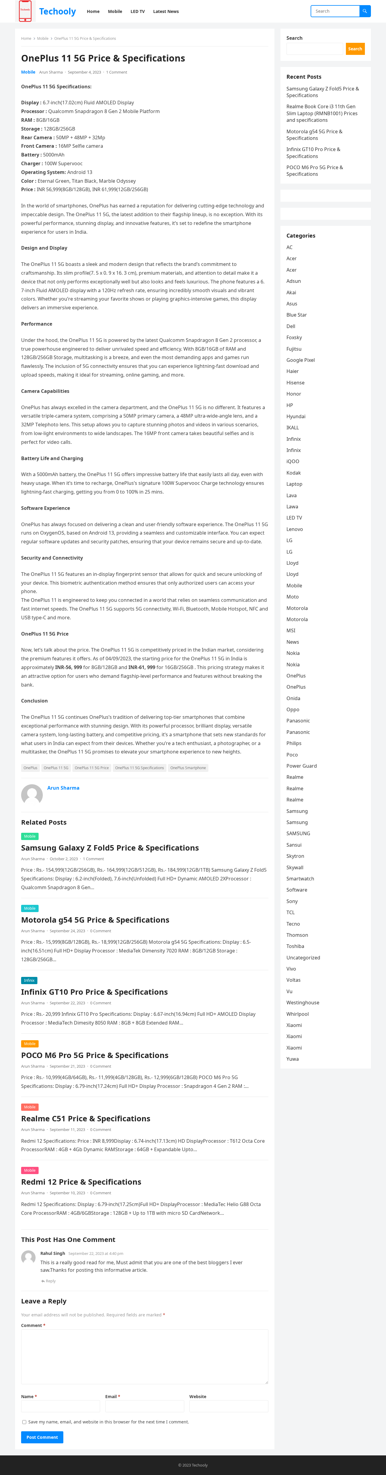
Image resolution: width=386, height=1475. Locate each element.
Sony (292, 901)
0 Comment (100, 930)
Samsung (297, 811)
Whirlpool (297, 1014)
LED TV (294, 517)
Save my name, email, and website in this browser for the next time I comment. (108, 1422)
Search (294, 38)
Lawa (292, 506)
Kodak (293, 472)
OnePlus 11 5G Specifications (139, 767)
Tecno (293, 924)
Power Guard (301, 766)
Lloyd (292, 563)
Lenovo (294, 529)
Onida (293, 698)
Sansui (294, 845)
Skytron (295, 856)
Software (296, 889)
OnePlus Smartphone (188, 767)
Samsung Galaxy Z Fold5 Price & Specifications (110, 847)
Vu (289, 991)
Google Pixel (300, 360)
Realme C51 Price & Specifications (85, 1118)
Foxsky (294, 337)
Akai (291, 292)
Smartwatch (300, 878)
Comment (33, 1325)
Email (112, 1396)
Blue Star (296, 314)
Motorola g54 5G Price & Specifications (95, 919)
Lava (291, 495)
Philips (294, 743)
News (292, 642)
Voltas (293, 980)
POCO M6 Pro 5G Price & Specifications (95, 1055)
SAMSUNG (298, 833)
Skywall (294, 867)
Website (197, 1396)
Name (29, 1396)
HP (289, 405)
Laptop (294, 484)
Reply (51, 1281)
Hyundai (295, 416)
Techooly (57, 11)
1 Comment (116, 72)
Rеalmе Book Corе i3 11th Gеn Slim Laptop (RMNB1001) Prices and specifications (322, 113)
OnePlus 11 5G (56, 767)
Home (26, 38)
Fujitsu (294, 349)
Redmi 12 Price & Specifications (81, 1182)
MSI (290, 630)
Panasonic (298, 720)
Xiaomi (294, 1025)
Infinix (29, 980)
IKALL (292, 427)
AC (289, 247)
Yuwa (292, 1059)
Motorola (297, 608)
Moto (292, 596)
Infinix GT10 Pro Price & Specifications (94, 992)
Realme (294, 777)
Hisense (295, 382)
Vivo (291, 968)
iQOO (292, 461)
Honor (293, 393)
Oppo (292, 709)
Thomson (297, 935)
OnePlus (30, 767)
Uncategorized (303, 957)
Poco (292, 754)
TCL (290, 912)
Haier (292, 371)
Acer (291, 258)
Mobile (43, 38)
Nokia (293, 653)
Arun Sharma (51, 72)
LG (289, 540)
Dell (290, 326)
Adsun (293, 281)
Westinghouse (302, 1002)
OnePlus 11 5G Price (92, 767)
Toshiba (295, 946)
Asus (291, 303)
